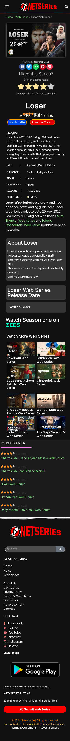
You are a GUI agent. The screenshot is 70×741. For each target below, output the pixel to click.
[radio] (21, 87)
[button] (7, 7)
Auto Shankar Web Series (35, 218)
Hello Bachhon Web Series (17, 434)
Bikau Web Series (13, 484)
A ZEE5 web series (36, 115)
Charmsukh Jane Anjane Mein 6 (23, 471)
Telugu (30, 184)
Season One (34, 190)
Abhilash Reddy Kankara (40, 172)
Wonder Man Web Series (50, 412)
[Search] (60, 549)
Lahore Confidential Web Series (29, 222)
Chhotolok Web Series (48, 382)
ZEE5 (46, 62)
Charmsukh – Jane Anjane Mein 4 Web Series (32, 458)
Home (9, 16)
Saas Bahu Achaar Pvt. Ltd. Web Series (20, 384)
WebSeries (21, 16)
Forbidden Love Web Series (48, 360)
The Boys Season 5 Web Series (51, 434)
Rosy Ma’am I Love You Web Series (25, 510)
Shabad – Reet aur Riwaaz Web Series (21, 412)
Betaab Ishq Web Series (17, 497)
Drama (30, 178)
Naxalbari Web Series (18, 360)
